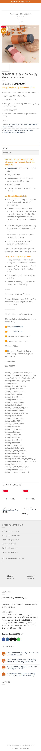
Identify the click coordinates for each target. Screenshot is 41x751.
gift (27, 130)
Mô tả (5, 148)
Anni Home (18, 326)
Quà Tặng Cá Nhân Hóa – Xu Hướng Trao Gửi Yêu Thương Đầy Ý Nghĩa (21, 661)
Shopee (19, 604)
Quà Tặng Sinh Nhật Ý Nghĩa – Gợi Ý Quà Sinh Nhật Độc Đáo (23, 654)
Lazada (25, 604)
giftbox (30, 130)
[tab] (20, 148)
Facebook (33, 604)
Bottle (23, 130)
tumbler (23, 132)
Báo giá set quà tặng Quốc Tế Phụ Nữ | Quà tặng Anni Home (22, 668)
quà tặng (18, 132)
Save (4, 27)
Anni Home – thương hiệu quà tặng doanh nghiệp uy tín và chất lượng (21, 674)
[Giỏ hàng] (38, 7)
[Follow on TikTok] (11, 639)
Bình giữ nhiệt (25, 14)
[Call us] (18, 639)
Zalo (12, 607)
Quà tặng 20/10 (22, 125)
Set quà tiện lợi (32, 125)
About (9, 745)
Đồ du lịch (18, 127)
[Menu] (23, 6)
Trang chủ (14, 14)
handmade (5, 132)
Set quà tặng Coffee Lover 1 (30, 511)
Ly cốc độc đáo (25, 745)
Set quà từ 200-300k (8, 127)
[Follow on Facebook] (3, 639)
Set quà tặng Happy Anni (10, 510)
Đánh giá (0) (7, 153)
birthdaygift (17, 130)
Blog (32, 745)
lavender (12, 132)
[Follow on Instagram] (7, 639)
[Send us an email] (15, 639)
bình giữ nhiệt (9, 130)
